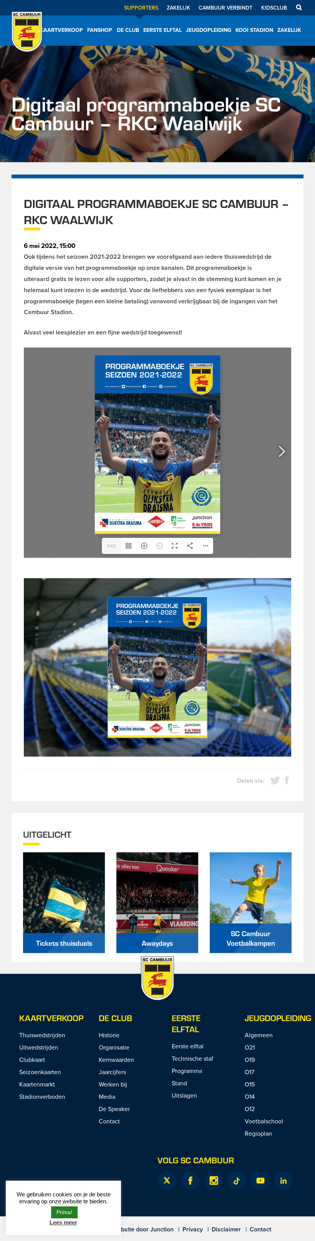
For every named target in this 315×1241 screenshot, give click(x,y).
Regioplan (258, 1133)
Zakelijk (178, 8)
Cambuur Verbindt (225, 8)
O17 (249, 1072)
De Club (128, 30)
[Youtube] (260, 1180)
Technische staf (192, 1058)
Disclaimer (226, 1229)
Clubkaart (32, 1059)
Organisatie (114, 1047)
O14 (250, 1096)
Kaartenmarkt (37, 1084)
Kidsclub (274, 8)
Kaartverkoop (61, 30)
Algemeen (259, 1035)
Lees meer (63, 1222)
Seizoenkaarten (40, 1072)
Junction (162, 1229)
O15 (250, 1084)
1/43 (111, 545)
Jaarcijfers (112, 1072)
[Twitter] (167, 1180)
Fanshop (99, 30)
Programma (187, 1070)
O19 (250, 1059)
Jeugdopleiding (208, 30)
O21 (250, 1047)
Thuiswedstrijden (42, 1035)
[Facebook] (190, 1180)
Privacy (192, 1229)
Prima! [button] (64, 1212)
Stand (179, 1083)
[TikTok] (236, 1180)
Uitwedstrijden (38, 1047)
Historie (109, 1035)
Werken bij (113, 1084)
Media (107, 1096)
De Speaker (114, 1109)
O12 (250, 1109)
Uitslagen (184, 1095)
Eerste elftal (162, 30)
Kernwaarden (116, 1059)
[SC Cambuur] (27, 42)
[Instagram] (213, 1180)
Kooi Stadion (254, 30)
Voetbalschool (264, 1121)
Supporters (141, 8)
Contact (109, 1121)
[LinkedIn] (283, 1180)
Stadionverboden (42, 1096)
